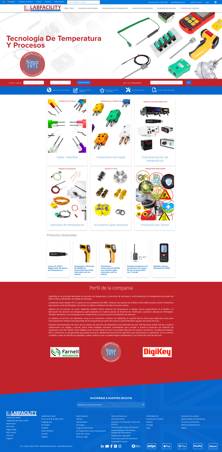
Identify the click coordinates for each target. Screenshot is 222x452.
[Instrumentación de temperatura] (155, 126)
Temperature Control (119, 441)
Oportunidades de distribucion (193, 419)
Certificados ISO (152, 416)
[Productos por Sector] (155, 193)
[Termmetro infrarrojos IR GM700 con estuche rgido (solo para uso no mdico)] (111, 253)
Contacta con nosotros (25, 2)
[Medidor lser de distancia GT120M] (163, 253)
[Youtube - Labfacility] (107, 446)
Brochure (48, 2)
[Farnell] (64, 352)
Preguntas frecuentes (84, 428)
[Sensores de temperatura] (67, 193)
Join (188, 82)
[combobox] (83, 2)
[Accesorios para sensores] (111, 193)
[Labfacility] (43, 8)
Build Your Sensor (196, 2)
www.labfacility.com (64, 446)
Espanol (12, 2)
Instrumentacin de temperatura (115, 8)
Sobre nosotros (59, 2)
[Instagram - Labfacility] (119, 446)
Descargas (80, 425)
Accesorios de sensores (166, 8)
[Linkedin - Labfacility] (102, 446)
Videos (183, 428)
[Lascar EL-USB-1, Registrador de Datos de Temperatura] (58, 253)
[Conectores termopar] (111, 126)
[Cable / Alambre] (67, 126)
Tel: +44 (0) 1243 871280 (29, 446)
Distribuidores (81, 422)
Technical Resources (119, 416)
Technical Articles (118, 419)
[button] (3, 1)
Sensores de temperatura (142, 8)
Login (207, 2)
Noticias (39, 2)
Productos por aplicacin (189, 8)
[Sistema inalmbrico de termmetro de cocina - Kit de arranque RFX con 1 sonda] (137, 253)
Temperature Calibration (120, 436)
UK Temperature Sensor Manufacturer (91, 431)
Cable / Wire (69, 8)
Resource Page (82, 437)
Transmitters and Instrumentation (124, 438)
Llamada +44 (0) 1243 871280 (158, 2)
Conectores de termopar (88, 8)
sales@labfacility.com (178, 2)
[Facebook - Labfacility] (111, 446)
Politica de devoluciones (190, 425)
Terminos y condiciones (190, 422)
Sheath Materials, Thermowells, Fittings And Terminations (123, 431)
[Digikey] (157, 352)
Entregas (149, 425)
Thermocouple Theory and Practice (124, 427)
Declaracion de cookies (190, 416)
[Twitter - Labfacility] (115, 446)
